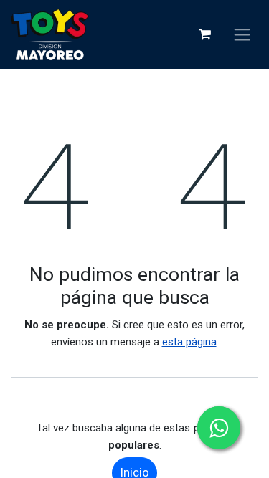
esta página (189, 341)
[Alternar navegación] (242, 35)
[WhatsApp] (218, 427)
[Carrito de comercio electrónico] (204, 34)
